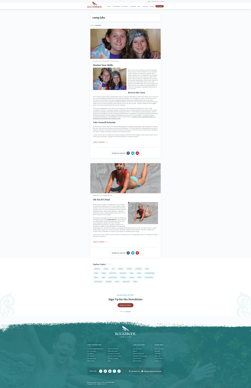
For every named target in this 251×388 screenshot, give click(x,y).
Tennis (117, 281)
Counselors (106, 61)
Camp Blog (133, 6)
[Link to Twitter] (105, 371)
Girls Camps (113, 273)
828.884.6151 (135, 371)
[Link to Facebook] (100, 371)
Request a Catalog (113, 358)
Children (129, 268)
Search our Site (159, 348)
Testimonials (126, 281)
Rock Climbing (149, 277)
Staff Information (113, 351)
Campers (120, 268)
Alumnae (152, 6)
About (109, 6)
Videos (135, 281)
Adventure (97, 268)
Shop (148, 1)
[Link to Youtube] (110, 371)
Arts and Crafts (137, 348)
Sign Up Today (125, 305)
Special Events (137, 361)
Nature (96, 277)
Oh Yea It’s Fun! (101, 199)
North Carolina (113, 277)
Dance (147, 268)
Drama (96, 273)
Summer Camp (98, 281)
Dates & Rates (116, 6)
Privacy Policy (158, 358)
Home (92, 25)
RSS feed (128, 311)
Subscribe (157, 353)
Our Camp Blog (91, 358)
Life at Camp (125, 6)
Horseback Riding (149, 273)
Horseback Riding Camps (140, 356)
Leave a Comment (99, 142)
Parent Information (113, 348)
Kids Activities (137, 358)
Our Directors (91, 356)
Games (103, 273)
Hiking (131, 273)
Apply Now (159, 6)
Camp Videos (91, 361)
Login (162, 1)
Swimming (108, 281)
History (139, 273)
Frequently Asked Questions (95, 348)
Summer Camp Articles (114, 356)
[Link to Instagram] (119, 371)
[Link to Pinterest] (114, 371)
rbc (112, 195)
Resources (157, 356)
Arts (113, 268)
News (103, 277)
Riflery (139, 277)
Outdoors (123, 277)
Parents (132, 277)
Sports (135, 351)
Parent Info (145, 6)
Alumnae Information (114, 353)
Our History (90, 353)
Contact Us (155, 1)
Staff (138, 6)
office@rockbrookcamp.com (152, 371)
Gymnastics (123, 273)
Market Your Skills (103, 65)
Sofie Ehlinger (114, 61)
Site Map (157, 351)
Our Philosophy (91, 351)
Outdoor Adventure (138, 353)
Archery (106, 268)
